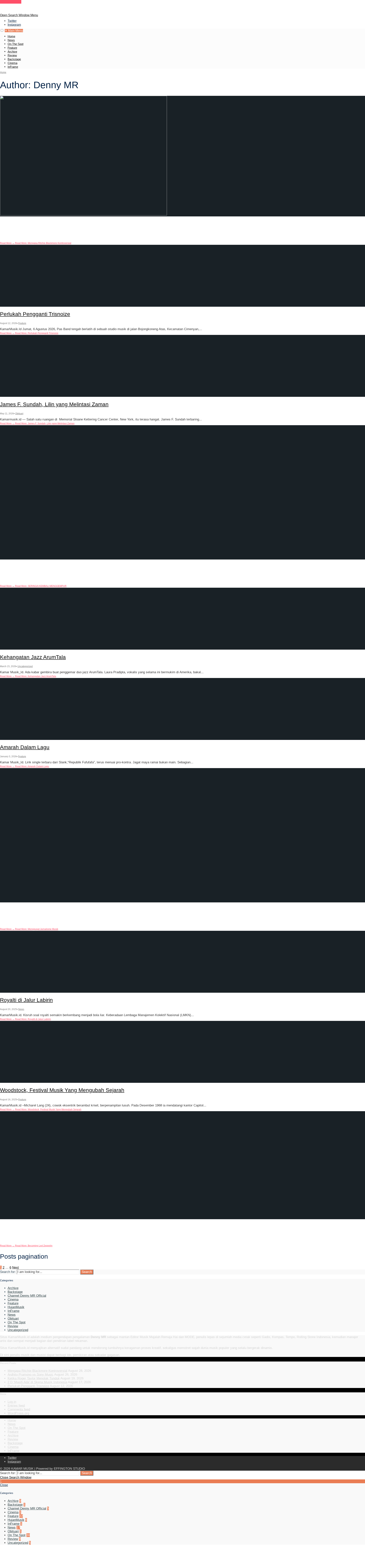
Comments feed (19, 1409)
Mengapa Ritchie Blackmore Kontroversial (50, 224)
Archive (12, 51)
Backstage (14, 59)
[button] (2, 30)
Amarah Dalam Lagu (24, 747)
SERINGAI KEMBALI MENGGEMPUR (45, 567)
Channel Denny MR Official (27, 1295)
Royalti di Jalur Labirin (26, 1000)
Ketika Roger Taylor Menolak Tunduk (34, 1378)
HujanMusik (16, 1307)
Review (12, 55)
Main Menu (14, 30)
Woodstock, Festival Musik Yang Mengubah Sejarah (62, 1090)
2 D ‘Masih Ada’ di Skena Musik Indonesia (37, 1382)
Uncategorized (25, 576)
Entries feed (16, 1405)
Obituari (19, 413)
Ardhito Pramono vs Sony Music (30, 1374)
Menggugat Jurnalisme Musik (35, 910)
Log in (12, 1402)
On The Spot (15, 44)
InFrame (13, 66)
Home (11, 36)
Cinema (12, 63)
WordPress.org (18, 1413)
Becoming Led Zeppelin (28, 1226)
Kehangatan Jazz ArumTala (33, 657)
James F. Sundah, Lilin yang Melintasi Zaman (54, 404)
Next (15, 1267)
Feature (12, 47)
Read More (35, 243)
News (11, 40)
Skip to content (10, 2)
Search (87, 1272)
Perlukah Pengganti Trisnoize (35, 314)
